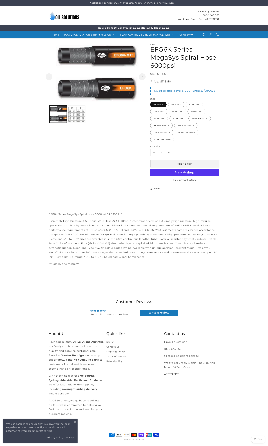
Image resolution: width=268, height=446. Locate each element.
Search (110, 342)
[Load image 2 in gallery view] (76, 114)
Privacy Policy (55, 437)
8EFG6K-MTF (161, 125)
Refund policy (114, 361)
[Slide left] (49, 76)
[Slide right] (142, 76)
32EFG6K (178, 118)
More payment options (184, 180)
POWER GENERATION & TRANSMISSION (88, 34)
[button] (204, 34)
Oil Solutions (138, 440)
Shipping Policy (115, 351)
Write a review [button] (159, 312)
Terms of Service (116, 356)
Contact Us (112, 346)
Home (55, 34)
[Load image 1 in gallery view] (58, 114)
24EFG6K (159, 118)
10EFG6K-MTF (185, 125)
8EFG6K (176, 104)
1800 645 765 (211, 15)
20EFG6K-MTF (162, 139)
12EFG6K (159, 111)
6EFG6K (158, 104)
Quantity (155, 146)
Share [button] (157, 188)
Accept (70, 437)
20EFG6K (196, 111)
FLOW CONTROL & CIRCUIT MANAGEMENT (145, 34)
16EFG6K (177, 111)
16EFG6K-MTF (186, 132)
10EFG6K (194, 104)
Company (185, 34)
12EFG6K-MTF (162, 132)
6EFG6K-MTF (200, 118)
